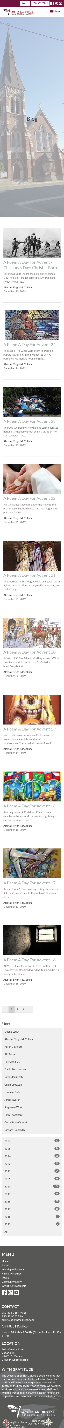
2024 (31, 1156)
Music (5, 1277)
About (5, 1265)
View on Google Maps (15, 1359)
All (6, 1231)
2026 (31, 1141)
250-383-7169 (40, 3)
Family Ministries (12, 1273)
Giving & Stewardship (14, 1285)
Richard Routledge (15, 1129)
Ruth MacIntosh (13, 1076)
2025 (31, 1148)
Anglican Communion (40, 1422)
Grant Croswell (13, 1084)
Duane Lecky (11, 1031)
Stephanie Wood (13, 1107)
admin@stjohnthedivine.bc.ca (18, 1319)
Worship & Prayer (12, 1269)
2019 (31, 1193)
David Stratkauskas (15, 1069)
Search (25, 3)
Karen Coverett (13, 1046)
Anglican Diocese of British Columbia (33, 1411)
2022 (31, 1171)
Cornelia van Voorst (15, 1122)
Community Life (11, 1281)
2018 (31, 1201)
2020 (31, 1186)
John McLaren (12, 1099)
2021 (31, 1178)
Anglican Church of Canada (14, 1422)
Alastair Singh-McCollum (18, 1039)
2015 (31, 1224)
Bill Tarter (10, 1054)
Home (5, 1261)
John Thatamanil (13, 1114)
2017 (31, 1209)
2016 (31, 1216)
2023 (31, 1163)
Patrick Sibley (12, 1061)
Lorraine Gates (13, 1092)
